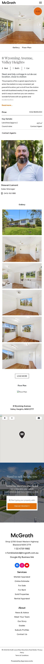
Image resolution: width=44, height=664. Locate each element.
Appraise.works (27, 661)
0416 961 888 (10, 194)
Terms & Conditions (21, 655)
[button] (40, 2)
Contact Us (22, 635)
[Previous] (4, 24)
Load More (22, 376)
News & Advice (22, 613)
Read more (6, 105)
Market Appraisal (22, 577)
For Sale (22, 586)
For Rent (22, 590)
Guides (22, 626)
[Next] (39, 24)
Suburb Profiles (22, 630)
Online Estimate (22, 581)
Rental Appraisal (22, 599)
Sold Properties (22, 594)
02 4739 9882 (23, 549)
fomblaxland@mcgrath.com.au (22, 553)
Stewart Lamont (9, 185)
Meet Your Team (22, 617)
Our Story (22, 621)
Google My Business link (22, 557)
